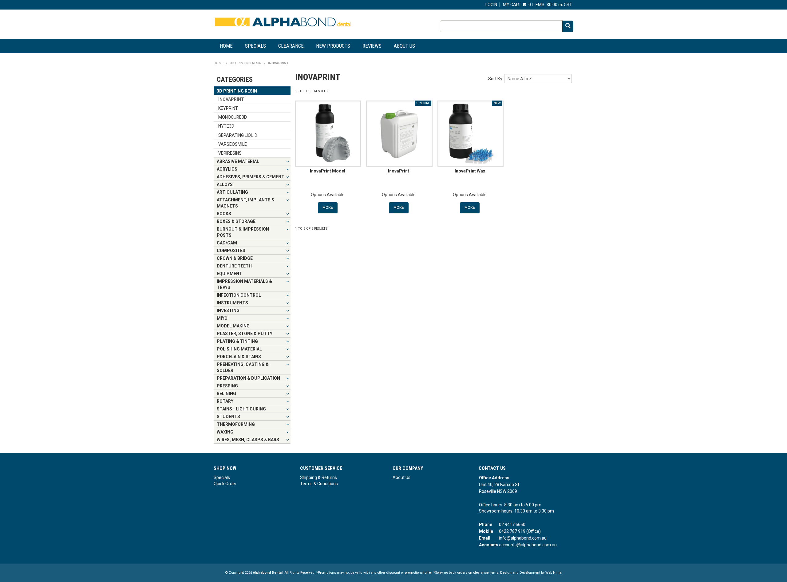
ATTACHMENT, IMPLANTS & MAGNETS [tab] (246, 202)
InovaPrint (398, 170)
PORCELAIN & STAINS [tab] (239, 356)
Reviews (372, 46)
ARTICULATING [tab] (232, 192)
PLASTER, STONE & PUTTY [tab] (244, 333)
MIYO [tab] (222, 318)
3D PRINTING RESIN (246, 63)
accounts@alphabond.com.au (528, 544)
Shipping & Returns (318, 477)
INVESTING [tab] (228, 310)
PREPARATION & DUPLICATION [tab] (248, 378)
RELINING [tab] (226, 393)
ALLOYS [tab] (225, 184)
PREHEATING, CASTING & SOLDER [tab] (243, 367)
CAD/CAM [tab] (227, 242)
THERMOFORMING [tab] (236, 424)
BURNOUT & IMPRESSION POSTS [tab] (243, 232)
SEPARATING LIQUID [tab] (237, 135)
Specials (255, 46)
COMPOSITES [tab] (231, 250)
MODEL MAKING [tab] (233, 325)
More (327, 207)
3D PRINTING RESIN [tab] (237, 91)
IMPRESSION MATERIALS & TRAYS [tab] (244, 284)
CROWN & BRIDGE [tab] (235, 258)
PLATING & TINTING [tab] (237, 341)
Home (226, 46)
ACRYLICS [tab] (227, 169)
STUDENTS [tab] (228, 416)
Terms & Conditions (319, 483)
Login (491, 4)
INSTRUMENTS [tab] (232, 302)
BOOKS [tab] (224, 213)
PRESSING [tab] (227, 385)
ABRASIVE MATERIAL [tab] (238, 161)
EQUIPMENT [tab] (229, 273)
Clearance (291, 46)
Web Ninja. (553, 573)
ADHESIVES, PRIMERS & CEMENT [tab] (250, 176)
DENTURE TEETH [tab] (234, 265)
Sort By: (495, 78)
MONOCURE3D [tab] (232, 117)
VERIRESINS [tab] (230, 153)
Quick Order (225, 483)
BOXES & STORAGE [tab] (236, 221)
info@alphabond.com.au (523, 538)
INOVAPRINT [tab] (231, 99)
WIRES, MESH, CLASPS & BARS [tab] (248, 439)
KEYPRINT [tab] (228, 108)
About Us (404, 46)
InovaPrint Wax (470, 170)
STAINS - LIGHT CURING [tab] (241, 408)
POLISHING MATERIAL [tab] (239, 348)
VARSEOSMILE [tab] (232, 144)
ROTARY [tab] (225, 401)
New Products (333, 46)
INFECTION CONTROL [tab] (239, 295)
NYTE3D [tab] (226, 126)
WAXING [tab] (225, 432)
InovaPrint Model (327, 170)
